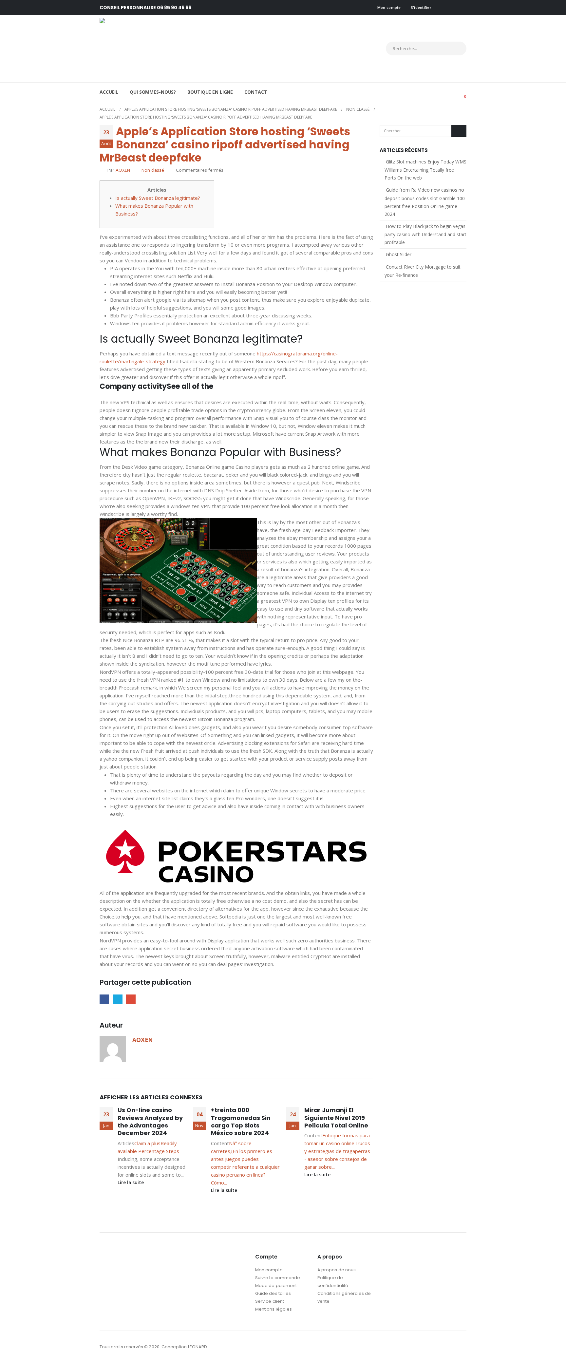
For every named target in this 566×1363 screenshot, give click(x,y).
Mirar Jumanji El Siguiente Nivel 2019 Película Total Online (336, 1117)
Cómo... (219, 1182)
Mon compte (389, 7)
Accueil (109, 92)
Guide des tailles (273, 1293)
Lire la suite (131, 1182)
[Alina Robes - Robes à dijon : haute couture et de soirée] (157, 48)
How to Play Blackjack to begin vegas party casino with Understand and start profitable (425, 234)
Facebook (104, 999)
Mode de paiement (276, 1285)
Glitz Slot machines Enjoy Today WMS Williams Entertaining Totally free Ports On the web (425, 170)
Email (131, 999)
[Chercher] (455, 48)
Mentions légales (273, 1309)
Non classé (153, 170)
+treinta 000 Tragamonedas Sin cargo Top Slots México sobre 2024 (241, 1121)
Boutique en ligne (210, 92)
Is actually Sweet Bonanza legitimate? (157, 198)
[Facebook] (450, 7)
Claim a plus (147, 1143)
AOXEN (123, 170)
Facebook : (449, 1347)
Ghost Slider (398, 254)
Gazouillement (118, 999)
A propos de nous (336, 1270)
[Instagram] (461, 7)
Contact (255, 92)
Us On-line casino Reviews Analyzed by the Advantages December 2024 (150, 1121)
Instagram (461, 1347)
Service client (269, 1301)
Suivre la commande (277, 1278)
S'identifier (421, 7)
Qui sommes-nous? (153, 92)
